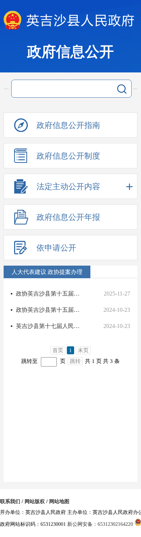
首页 (57, 350)
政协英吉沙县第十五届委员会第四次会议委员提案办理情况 (50, 310)
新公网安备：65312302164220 (100, 524)
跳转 (75, 361)
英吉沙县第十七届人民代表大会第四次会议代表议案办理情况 (50, 326)
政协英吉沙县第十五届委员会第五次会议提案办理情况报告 (50, 293)
